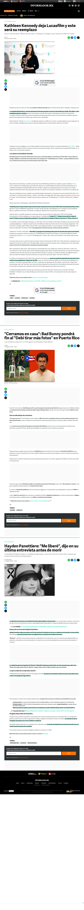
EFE (7, 345)
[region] (42, 907)
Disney (11, 297)
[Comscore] (76, 790)
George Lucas (24, 297)
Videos (31, 10)
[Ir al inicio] (19, 5)
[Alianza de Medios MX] (69, 790)
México (24, 10)
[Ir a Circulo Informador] (13, 0)
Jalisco (18, 10)
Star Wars (32, 297)
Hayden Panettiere (14, 742)
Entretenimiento (8, 21)
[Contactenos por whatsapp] (78, 5)
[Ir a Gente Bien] (21, 0)
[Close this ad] (83, 903)
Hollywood (23, 742)
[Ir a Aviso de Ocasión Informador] (6, 0)
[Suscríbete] (76, 0)
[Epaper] (67, 0)
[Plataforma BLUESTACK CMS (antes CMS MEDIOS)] (11, 790)
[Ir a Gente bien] (52, 772)
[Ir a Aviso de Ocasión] (32, 772)
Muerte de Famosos (32, 742)
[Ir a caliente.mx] (60, 0)
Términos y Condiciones (23, 312)
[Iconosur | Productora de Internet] (6, 790)
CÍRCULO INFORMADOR (29, 15)
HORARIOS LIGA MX (13, 15)
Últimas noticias (9, 10)
